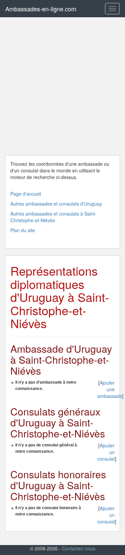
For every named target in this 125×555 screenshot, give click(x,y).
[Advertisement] (62, 86)
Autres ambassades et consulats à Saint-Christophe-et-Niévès (53, 217)
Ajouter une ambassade (109, 389)
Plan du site (22, 230)
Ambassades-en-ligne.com (40, 8)
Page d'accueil (25, 193)
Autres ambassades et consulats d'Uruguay (56, 203)
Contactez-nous (78, 548)
